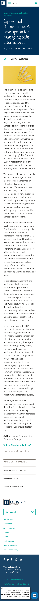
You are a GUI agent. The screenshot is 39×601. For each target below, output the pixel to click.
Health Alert (23, 13)
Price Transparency (10, 549)
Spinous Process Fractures (13, 486)
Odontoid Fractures (10, 478)
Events (6, 532)
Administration (9, 528)
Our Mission (8, 519)
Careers (6, 536)
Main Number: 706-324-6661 (15, 584)
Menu (16, 3)
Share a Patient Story (12, 579)
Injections (7, 15)
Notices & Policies (10, 545)
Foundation (7, 523)
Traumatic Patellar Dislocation (15, 470)
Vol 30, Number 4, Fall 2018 (17, 445)
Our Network (10, 512)
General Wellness (10, 13)
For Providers (8, 541)
